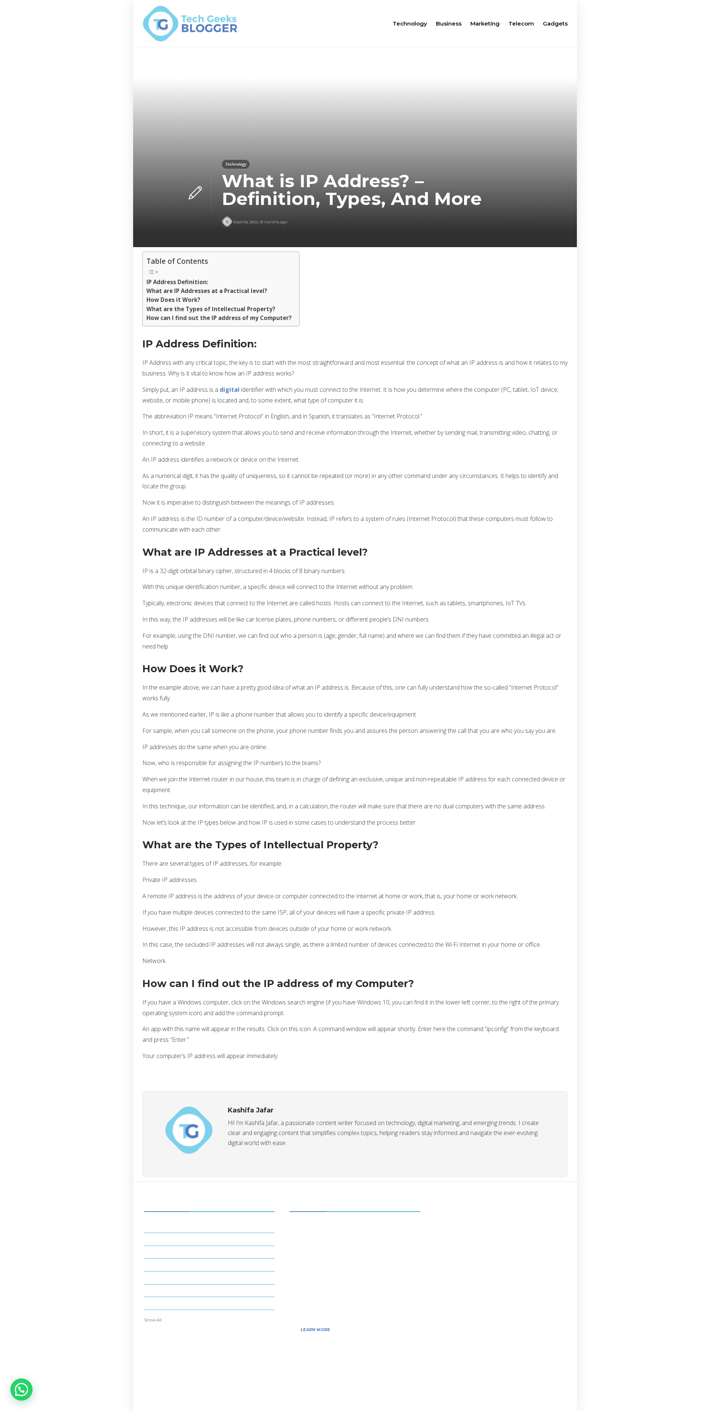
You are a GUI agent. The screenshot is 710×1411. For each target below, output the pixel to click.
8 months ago (273, 222)
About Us (489, 1394)
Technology (410, 23)
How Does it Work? (173, 299)
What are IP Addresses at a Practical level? (206, 290)
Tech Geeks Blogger (544, 1383)
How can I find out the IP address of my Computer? (219, 317)
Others (210, 1303)
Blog (518, 1394)
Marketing (485, 23)
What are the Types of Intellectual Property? (210, 309)
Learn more (315, 1329)
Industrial (210, 1277)
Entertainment (210, 1239)
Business (449, 23)
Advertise (549, 1394)
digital (230, 389)
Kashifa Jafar (245, 222)
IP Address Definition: (177, 282)
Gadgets (555, 23)
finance (210, 1252)
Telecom (521, 23)
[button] (21, 1389)
